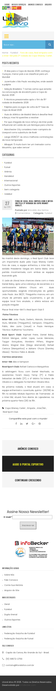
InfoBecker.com (28, 685)
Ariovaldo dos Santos (38, 210)
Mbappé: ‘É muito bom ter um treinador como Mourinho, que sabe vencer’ (26, 146)
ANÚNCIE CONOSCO (28, 448)
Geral (7, 604)
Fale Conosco (11, 580)
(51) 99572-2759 (14, 658)
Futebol (14, 52)
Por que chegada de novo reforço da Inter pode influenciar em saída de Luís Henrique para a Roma (27, 123)
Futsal (7, 167)
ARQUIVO (48, 4)
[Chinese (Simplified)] (19, 7)
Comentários (23, 213)
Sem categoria (11, 189)
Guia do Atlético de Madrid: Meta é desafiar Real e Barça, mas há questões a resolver (27, 116)
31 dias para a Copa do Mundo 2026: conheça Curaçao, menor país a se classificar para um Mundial (26, 74)
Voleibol (8, 194)
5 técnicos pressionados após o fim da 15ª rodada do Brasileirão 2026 (24, 101)
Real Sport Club (10, 411)
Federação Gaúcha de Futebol (19, 633)
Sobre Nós (9, 574)
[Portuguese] (4, 7)
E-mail (8, 517)
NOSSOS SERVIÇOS (19, 4)
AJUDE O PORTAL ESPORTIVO (28, 464)
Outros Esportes (12, 185)
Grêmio (8, 171)
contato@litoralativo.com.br (20, 665)
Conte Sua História (13, 585)
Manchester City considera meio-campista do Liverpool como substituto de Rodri (26, 131)
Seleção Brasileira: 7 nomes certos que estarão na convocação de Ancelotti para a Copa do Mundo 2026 (26, 92)
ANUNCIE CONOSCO (35, 4)
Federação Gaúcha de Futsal (18, 638)
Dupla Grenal (10, 614)
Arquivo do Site (11, 590)
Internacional (11, 180)
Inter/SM (41, 408)
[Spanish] (14, 7)
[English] (9, 7)
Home (5, 52)
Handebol (9, 176)
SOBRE (7, 4)
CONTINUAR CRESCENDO (28, 480)
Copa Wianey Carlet (15, 408)
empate (31, 408)
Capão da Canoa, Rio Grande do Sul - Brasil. (27, 652)
